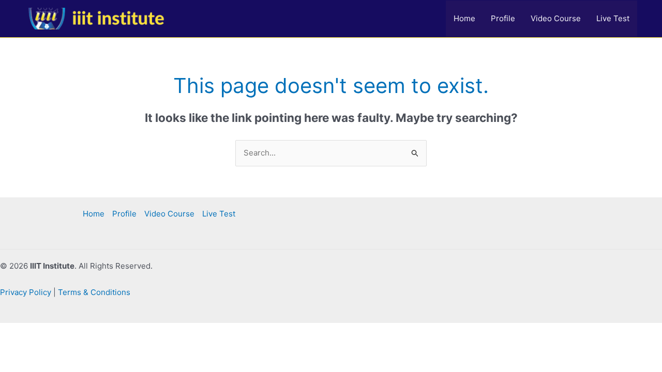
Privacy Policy (25, 292)
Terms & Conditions (94, 292)
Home (464, 18)
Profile (503, 18)
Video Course (556, 18)
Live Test (612, 18)
